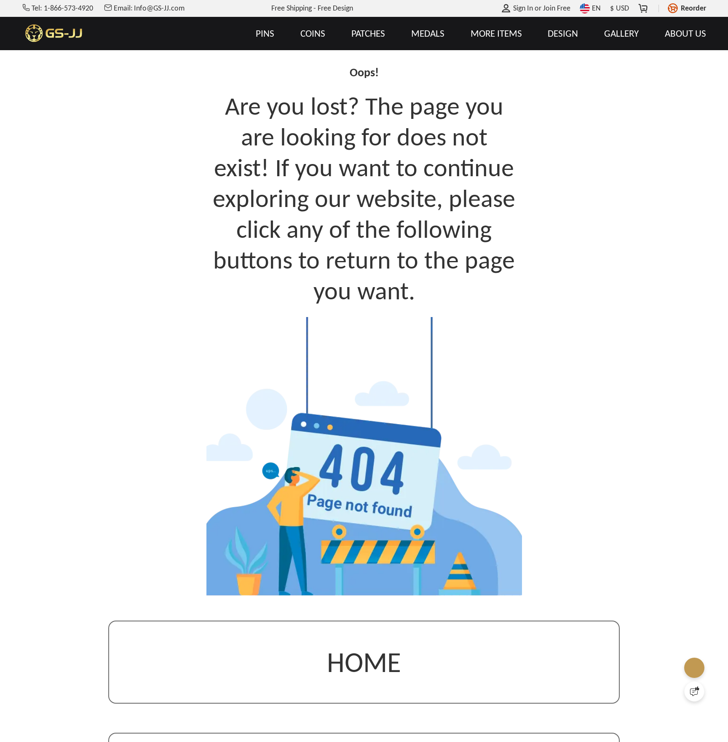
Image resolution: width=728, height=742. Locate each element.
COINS (312, 33)
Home (364, 664)
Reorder (693, 8)
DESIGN (563, 33)
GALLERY (621, 33)
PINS (265, 33)
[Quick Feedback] (694, 691)
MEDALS (427, 33)
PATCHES (368, 33)
